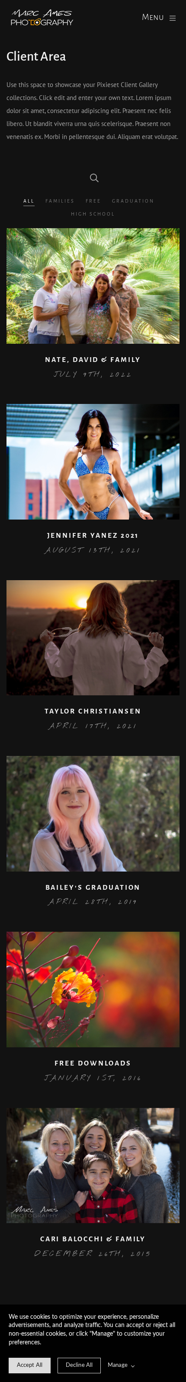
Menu (153, 17)
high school (93, 213)
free (93, 200)
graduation (133, 200)
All (29, 200)
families (60, 200)
